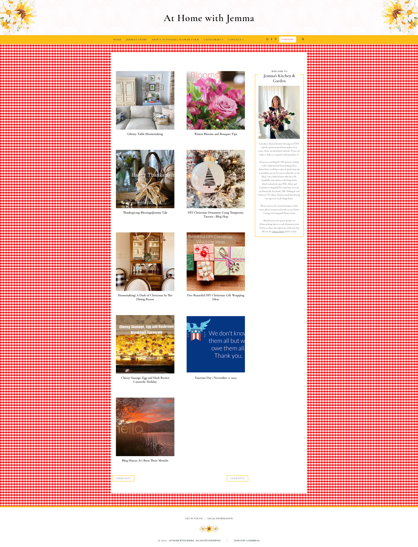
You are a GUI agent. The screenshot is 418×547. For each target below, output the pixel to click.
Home (117, 39)
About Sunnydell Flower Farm (175, 39)
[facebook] (271, 39)
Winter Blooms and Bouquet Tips (215, 134)
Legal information (220, 518)
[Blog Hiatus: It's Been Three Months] (145, 455)
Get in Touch (195, 518)
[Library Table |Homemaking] (145, 128)
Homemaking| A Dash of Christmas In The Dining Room (145, 297)
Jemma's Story (136, 39)
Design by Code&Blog (247, 540)
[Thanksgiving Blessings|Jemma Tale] (145, 207)
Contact (235, 39)
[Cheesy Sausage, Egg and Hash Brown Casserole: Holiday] (145, 372)
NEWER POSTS (123, 478)
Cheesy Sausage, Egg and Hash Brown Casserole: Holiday (145, 380)
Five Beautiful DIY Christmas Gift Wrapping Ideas (215, 297)
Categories (213, 39)
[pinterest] (275, 39)
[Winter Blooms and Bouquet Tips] (216, 128)
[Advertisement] (279, 294)
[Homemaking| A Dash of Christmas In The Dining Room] (145, 290)
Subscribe (288, 39)
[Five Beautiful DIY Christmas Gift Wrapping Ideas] (216, 290)
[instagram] (267, 39)
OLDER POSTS (238, 478)
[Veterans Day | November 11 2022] (216, 372)
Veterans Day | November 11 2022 (216, 378)
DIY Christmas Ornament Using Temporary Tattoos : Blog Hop (216, 215)
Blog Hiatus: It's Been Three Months (145, 461)
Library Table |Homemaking (145, 134)
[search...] (303, 39)
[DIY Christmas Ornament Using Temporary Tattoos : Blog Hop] (216, 207)
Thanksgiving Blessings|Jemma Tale (145, 213)
